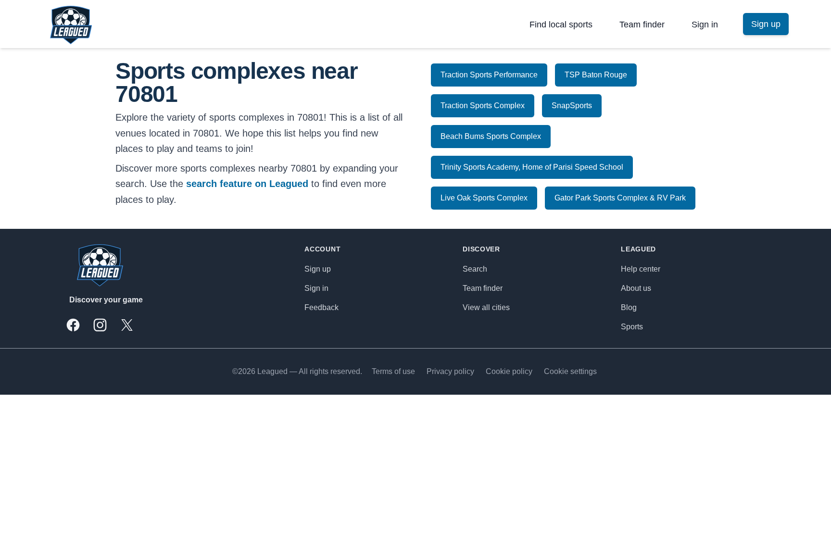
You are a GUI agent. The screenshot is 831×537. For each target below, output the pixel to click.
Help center (640, 269)
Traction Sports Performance (489, 75)
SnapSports (572, 105)
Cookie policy (509, 371)
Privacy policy (450, 371)
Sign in (705, 24)
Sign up (317, 269)
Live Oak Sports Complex (484, 198)
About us (636, 288)
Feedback (321, 307)
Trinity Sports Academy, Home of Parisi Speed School (532, 167)
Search (475, 269)
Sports (632, 327)
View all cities (486, 307)
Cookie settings (570, 371)
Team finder (642, 24)
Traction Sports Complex (483, 105)
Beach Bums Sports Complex (491, 136)
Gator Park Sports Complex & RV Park (620, 198)
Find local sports (560, 24)
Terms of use (393, 371)
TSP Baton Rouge (596, 75)
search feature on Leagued (247, 183)
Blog (629, 307)
